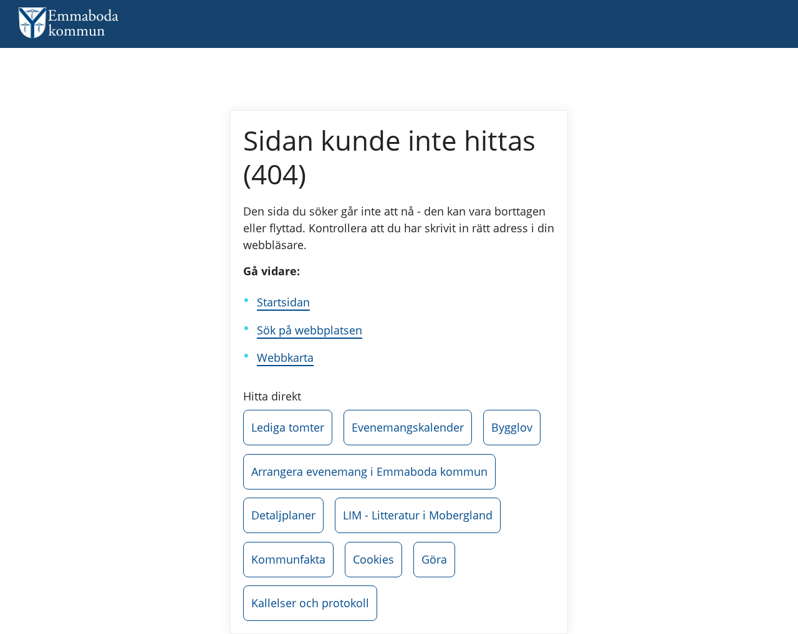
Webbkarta (285, 357)
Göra (434, 559)
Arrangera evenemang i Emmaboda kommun (369, 471)
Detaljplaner (283, 515)
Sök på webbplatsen (309, 330)
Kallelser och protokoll (310, 602)
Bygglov (511, 427)
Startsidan (283, 302)
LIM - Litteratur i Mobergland (418, 515)
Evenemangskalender (408, 427)
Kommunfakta (288, 559)
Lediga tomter (287, 427)
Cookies (373, 559)
